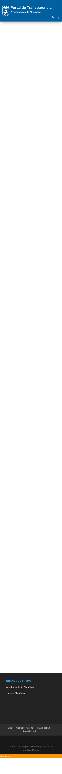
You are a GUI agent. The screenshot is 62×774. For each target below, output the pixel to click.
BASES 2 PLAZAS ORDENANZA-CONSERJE (25, 113)
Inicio (9, 728)
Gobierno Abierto (24, 728)
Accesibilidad (29, 731)
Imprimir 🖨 (10, 495)
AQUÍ (13, 81)
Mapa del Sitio (44, 728)
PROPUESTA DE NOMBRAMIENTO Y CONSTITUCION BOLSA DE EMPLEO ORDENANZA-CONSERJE (30, 477)
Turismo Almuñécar (16, 693)
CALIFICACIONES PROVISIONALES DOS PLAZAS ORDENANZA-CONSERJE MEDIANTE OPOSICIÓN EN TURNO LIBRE (30, 424)
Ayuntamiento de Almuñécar (20, 687)
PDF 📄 (27, 495)
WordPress (33, 750)
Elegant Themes (30, 746)
